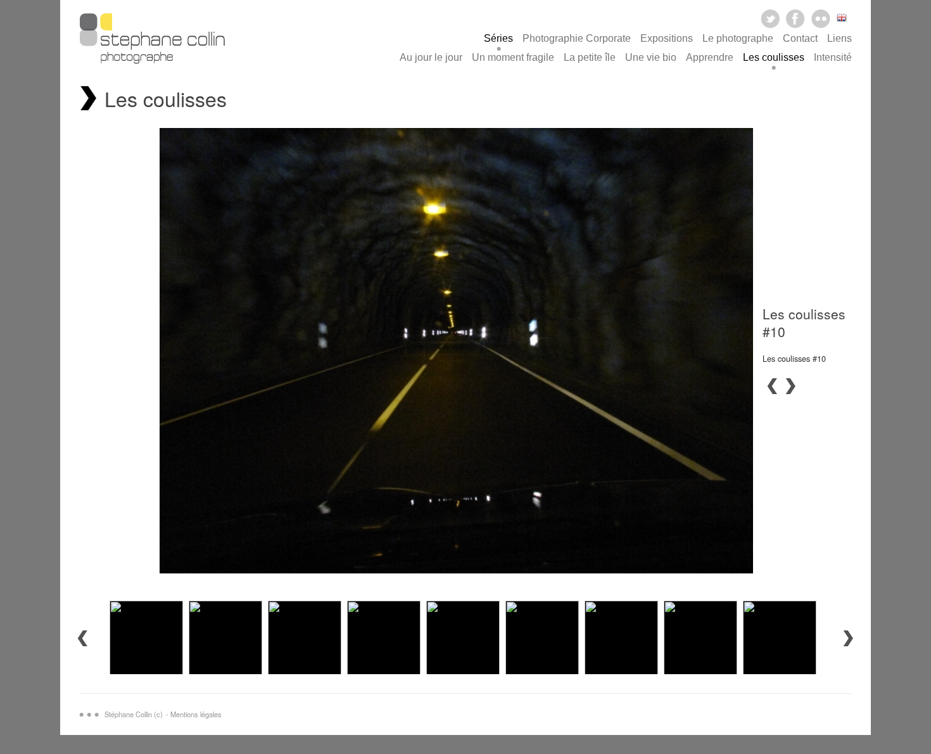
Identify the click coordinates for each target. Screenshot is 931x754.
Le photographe (737, 38)
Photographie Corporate (576, 38)
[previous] (772, 385)
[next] (791, 385)
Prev (82, 638)
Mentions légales (196, 714)
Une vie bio (650, 57)
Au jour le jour (431, 57)
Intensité (833, 57)
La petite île (590, 57)
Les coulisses (773, 57)
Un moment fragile (513, 57)
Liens (839, 38)
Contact (800, 38)
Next (848, 638)
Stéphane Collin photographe (152, 41)
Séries (498, 38)
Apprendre (709, 57)
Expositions (666, 38)
